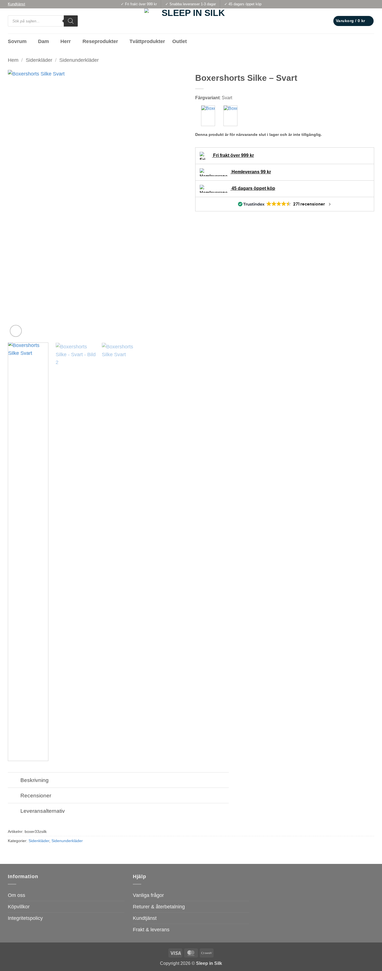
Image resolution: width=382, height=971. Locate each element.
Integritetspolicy (25, 918)
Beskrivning (34, 780)
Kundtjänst (145, 918)
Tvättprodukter (147, 41)
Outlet (179, 41)
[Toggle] (14, 780)
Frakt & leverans (151, 929)
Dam (43, 41)
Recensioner (35, 795)
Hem (13, 60)
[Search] (71, 21)
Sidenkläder (39, 60)
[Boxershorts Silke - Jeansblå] (208, 115)
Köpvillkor (19, 906)
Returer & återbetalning (159, 906)
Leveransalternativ (42, 811)
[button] (353, 21)
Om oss (16, 895)
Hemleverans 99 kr (250, 171)
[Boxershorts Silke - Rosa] (230, 115)
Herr (65, 41)
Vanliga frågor (148, 895)
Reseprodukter (100, 41)
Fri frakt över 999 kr (233, 155)
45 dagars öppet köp (252, 188)
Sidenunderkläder (79, 60)
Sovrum (17, 41)
